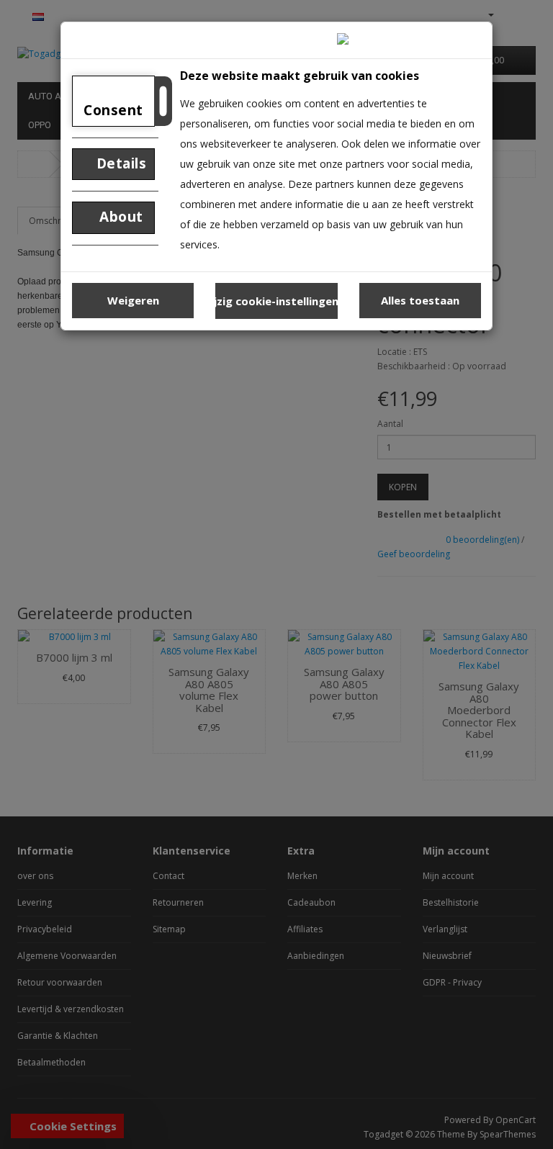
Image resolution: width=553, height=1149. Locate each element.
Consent (113, 110)
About (119, 216)
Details (119, 163)
